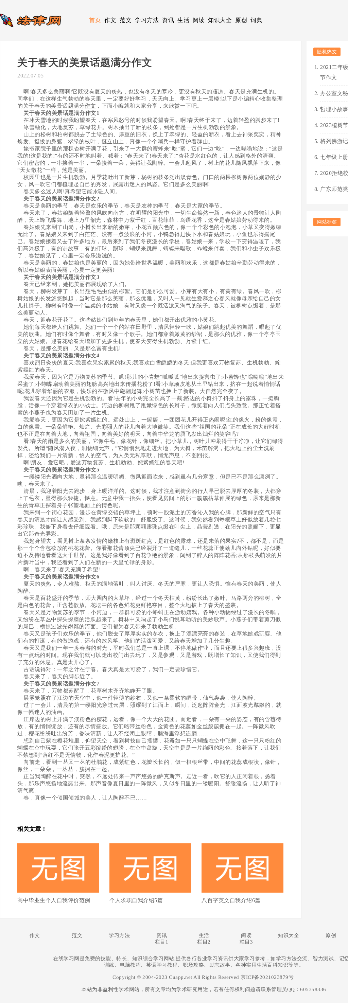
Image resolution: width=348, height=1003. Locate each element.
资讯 (168, 20)
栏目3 (246, 942)
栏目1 (162, 942)
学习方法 (147, 20)
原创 (241, 20)
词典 (256, 20)
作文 (110, 20)
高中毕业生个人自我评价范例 (53, 900)
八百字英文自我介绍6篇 (231, 900)
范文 (126, 20)
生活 (183, 20)
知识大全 (220, 20)
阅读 (199, 20)
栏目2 (204, 942)
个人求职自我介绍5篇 (136, 900)
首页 (95, 20)
